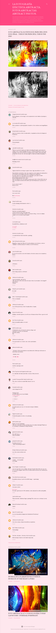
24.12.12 (13, 539)
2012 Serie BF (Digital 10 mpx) (18, 107)
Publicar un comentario (14, 542)
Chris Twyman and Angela (18, 371)
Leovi (13, 251)
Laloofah (14, 148)
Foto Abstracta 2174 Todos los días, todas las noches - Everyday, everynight (26, 614)
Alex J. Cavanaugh (16, 296)
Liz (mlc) (14, 227)
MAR (13, 328)
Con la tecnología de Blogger (29, 626)
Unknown (14, 277)
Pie (13, 191)
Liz (13, 222)
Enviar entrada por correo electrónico (21, 105)
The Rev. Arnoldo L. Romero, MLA (20, 535)
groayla (14, 441)
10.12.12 (13, 119)
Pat (13, 363)
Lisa (13, 496)
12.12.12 (13, 516)
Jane (13, 269)
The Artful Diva (15, 477)
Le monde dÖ (15, 123)
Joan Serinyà (15, 241)
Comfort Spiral (15, 395)
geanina (14, 432)
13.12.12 (13, 531)
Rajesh (14, 413)
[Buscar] (47, 3)
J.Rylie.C (14, 485)
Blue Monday (17, 195)
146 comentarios (17, 618)
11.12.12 (13, 367)
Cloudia (14, 387)
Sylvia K (14, 312)
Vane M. (14, 512)
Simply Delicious (16, 450)
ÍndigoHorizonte (16, 114)
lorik (13, 421)
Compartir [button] (10, 105)
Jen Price (14, 320)
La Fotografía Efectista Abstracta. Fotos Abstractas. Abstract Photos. (26, 8)
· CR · (13, 356)
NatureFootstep (16, 504)
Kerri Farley (15, 527)
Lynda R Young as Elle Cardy (19, 379)
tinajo (13, 201)
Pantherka (14, 457)
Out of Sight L (15, 467)
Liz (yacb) (14, 226)
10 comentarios (17, 581)
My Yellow (14, 489)
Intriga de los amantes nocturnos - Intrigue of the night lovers (24, 578)
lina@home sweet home (18, 159)
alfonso (14, 347)
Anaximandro (15, 131)
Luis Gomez (15, 140)
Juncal (13, 167)
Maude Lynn (15, 289)
